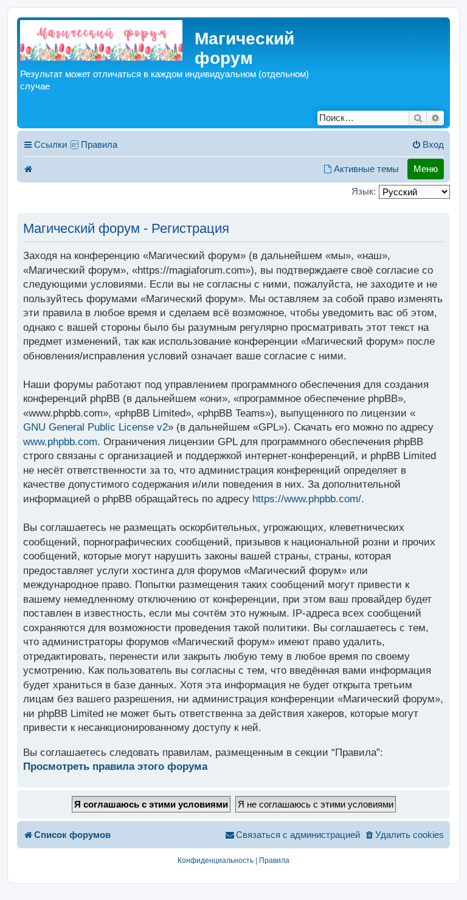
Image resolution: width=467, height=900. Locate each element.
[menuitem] (428, 144)
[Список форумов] (101, 40)
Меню (425, 169)
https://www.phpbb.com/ (306, 499)
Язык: (363, 191)
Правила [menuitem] (99, 144)
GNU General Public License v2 (95, 427)
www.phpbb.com (60, 442)
